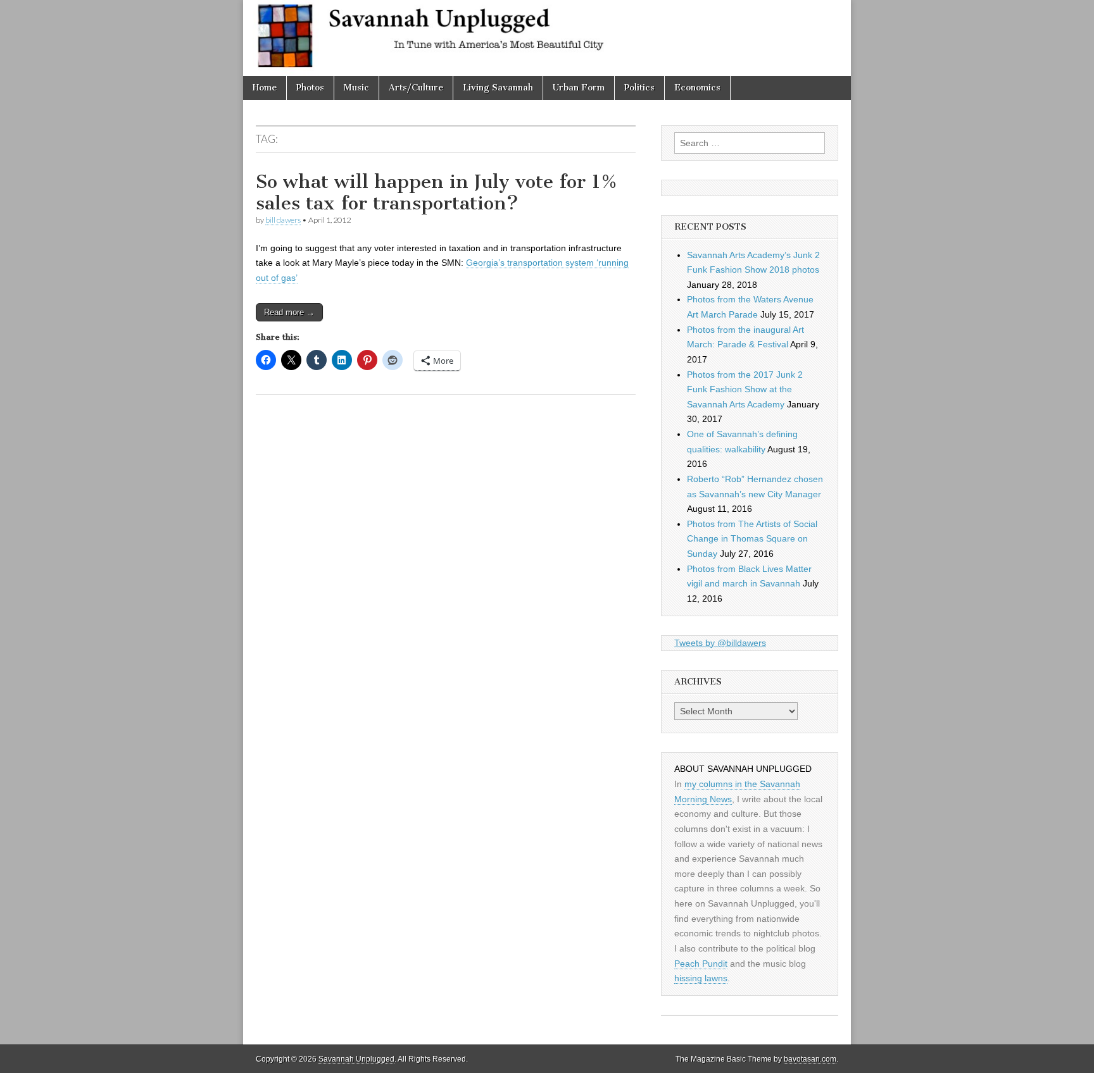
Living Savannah (498, 87)
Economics (697, 87)
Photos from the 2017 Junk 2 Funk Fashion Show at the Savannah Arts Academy (745, 389)
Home (265, 87)
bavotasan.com (810, 1059)
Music (356, 87)
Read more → (289, 312)
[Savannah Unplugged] (547, 38)
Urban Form (579, 87)
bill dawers (283, 220)
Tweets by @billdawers (720, 643)
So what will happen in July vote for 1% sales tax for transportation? (436, 192)
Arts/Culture (416, 87)
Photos (310, 87)
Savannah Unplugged (356, 1059)
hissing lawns (700, 978)
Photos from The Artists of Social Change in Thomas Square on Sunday (752, 539)
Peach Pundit (700, 963)
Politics (639, 87)
